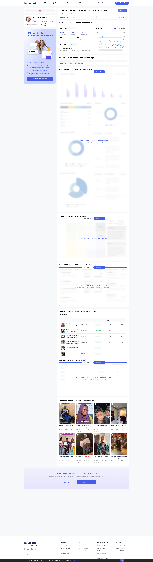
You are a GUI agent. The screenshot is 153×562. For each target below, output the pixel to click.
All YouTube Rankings (102, 553)
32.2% (83, 32)
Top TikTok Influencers (102, 548)
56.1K (62, 32)
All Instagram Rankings (102, 558)
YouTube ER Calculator (121, 545)
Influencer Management (66, 550)
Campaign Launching (84, 545)
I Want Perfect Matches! (40, 78)
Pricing (81, 3)
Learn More (76, 560)
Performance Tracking (66, 556)
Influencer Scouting (83, 548)
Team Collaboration (65, 553)
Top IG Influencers (101, 550)
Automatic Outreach (65, 548)
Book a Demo (66, 482)
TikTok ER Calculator (121, 548)
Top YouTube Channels (102, 545)
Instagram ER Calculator (121, 550)
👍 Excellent (71, 28)
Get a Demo (102, 3)
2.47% (73, 32)
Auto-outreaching (83, 550)
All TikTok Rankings (102, 556)
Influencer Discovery (65, 545)
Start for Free (86, 482)
